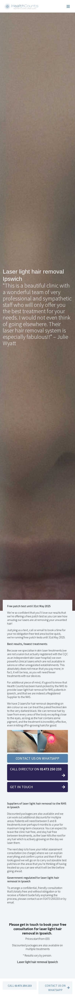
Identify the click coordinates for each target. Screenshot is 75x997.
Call (20, 985)
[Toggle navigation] (68, 6)
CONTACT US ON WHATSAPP (37, 758)
